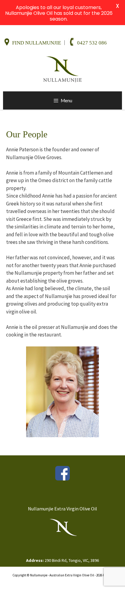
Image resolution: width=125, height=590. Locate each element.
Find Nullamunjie (36, 43)
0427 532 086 (92, 43)
